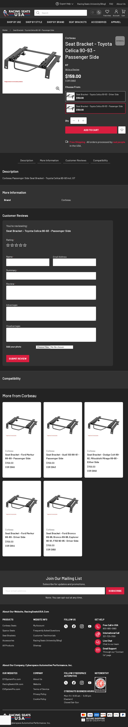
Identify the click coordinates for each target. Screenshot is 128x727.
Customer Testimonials (44, 635)
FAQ (111, 3)
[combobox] (60, 13)
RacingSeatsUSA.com (12, 684)
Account (116, 15)
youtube (90, 626)
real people (119, 141)
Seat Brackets (9, 635)
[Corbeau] (120, 43)
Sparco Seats (8, 630)
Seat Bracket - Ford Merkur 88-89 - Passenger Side (19, 455)
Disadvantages (13, 326)
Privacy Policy (39, 694)
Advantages (11, 305)
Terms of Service (41, 689)
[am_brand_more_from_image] (21, 426)
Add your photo (13, 347)
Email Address (60, 257)
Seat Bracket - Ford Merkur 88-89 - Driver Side (19, 533)
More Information (49, 160)
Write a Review (72, 69)
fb (74, 626)
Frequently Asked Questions (46, 630)
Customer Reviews (76, 160)
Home (4, 30)
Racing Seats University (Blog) (91, 3)
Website (37, 684)
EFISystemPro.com (11, 679)
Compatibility (100, 160)
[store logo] (16, 13)
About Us (121, 3)
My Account (38, 625)
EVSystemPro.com (11, 689)
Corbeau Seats (9, 625)
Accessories (8, 640)
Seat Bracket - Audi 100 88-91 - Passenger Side (62, 455)
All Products (8, 645)
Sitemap (37, 645)
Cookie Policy (39, 699)
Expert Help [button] (65, 3)
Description (26, 160)
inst (82, 626)
